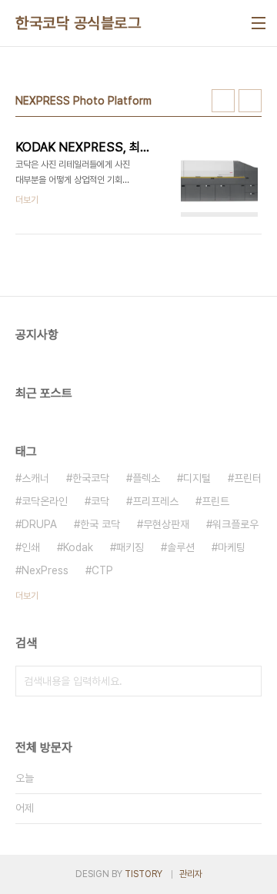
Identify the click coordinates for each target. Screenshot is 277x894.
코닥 (100, 501)
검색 (246, 681)
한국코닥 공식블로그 (78, 23)
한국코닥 (90, 478)
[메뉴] (258, 23)
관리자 (190, 874)
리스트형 (250, 100)
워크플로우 (235, 524)
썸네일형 (223, 100)
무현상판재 (166, 524)
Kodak (78, 547)
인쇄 (31, 547)
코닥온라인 (45, 501)
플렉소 (146, 478)
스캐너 (35, 478)
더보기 (26, 595)
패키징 (130, 547)
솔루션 (181, 547)
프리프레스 (155, 501)
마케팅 (231, 547)
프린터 (248, 478)
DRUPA (39, 524)
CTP (102, 570)
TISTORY (143, 874)
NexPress (45, 570)
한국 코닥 (100, 524)
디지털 (197, 478)
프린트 (215, 501)
